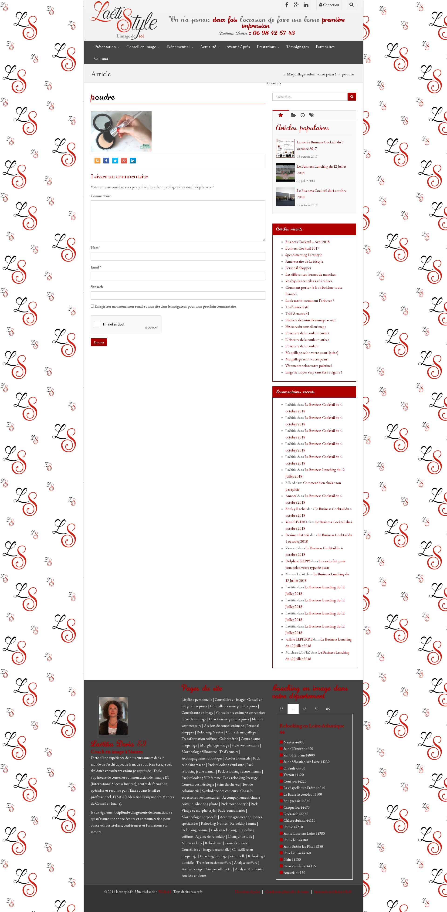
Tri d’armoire (229, 751)
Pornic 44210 (293, 826)
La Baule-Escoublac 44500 (303, 794)
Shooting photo (207, 803)
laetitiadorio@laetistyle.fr (333, 891)
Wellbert (165, 891)
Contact (101, 58)
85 (328, 708)
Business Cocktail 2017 (302, 248)
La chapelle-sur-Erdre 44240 (304, 787)
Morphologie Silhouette (199, 751)
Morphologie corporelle (200, 816)
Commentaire (101, 195)
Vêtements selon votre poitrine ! (308, 365)
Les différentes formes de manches (310, 274)
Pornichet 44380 (296, 839)
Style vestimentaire (246, 745)
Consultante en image (198, 712)
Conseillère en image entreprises (233, 706)
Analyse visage (192, 869)
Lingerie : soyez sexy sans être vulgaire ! (313, 372)
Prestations (266, 46)
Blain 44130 (292, 859)
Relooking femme (243, 823)
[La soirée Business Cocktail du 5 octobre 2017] (286, 148)
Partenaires (325, 46)
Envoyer (99, 342)
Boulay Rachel (295, 508)
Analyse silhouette (219, 869)
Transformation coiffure (199, 738)
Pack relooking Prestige (240, 777)
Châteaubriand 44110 (299, 820)
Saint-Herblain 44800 (299, 755)
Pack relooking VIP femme (201, 777)
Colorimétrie (229, 738)
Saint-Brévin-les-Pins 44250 (303, 846)
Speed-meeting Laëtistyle (303, 254)
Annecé (291, 495)
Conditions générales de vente (287, 891)
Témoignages (297, 46)
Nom (95, 247)
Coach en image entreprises (229, 719)
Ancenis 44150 (294, 872)
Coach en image (195, 719)
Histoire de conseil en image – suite (310, 320)
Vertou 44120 (294, 774)
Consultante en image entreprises (240, 712)
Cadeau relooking (224, 829)
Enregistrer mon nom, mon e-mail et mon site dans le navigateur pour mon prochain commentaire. (166, 306)
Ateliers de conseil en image (224, 725)
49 (305, 708)
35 (281, 708)
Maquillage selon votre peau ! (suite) (311, 352)
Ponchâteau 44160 (297, 853)
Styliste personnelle (198, 699)
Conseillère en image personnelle (206, 849)
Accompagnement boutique (202, 758)
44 (293, 708)
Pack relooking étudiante (226, 764)
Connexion (330, 4)
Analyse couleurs (194, 875)
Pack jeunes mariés (232, 810)
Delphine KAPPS (298, 561)
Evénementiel (178, 46)
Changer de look (240, 836)
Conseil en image (141, 46)
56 (316, 708)
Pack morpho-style (235, 803)
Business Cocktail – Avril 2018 (307, 241)
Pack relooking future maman (240, 771)
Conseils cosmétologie (198, 784)
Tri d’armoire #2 (297, 307)
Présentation (105, 46)
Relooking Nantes (210, 732)
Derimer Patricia (297, 534)
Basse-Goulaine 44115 (300, 866)
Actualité (208, 46)
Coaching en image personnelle (223, 856)
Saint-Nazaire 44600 (298, 748)
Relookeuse (214, 843)
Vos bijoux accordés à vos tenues (308, 280)
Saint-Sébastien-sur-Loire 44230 (307, 761)
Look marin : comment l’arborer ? (309, 300)
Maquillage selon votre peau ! (306, 359)
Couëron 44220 (295, 781)
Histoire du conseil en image (305, 326)
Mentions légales (248, 891)
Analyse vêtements (249, 869)
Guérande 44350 (296, 813)
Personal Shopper (298, 267)
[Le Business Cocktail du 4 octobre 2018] (286, 196)
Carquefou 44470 (297, 807)
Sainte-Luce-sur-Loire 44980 (304, 833)
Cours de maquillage (241, 732)
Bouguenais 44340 (297, 800)
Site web (97, 286)
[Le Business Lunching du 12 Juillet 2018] (286, 172)
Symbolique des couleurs (220, 790)
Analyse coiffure (246, 862)
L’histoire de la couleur (302, 346)
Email (96, 267)
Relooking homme (195, 829)
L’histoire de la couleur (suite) (307, 333)
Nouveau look (192, 843)
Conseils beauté (236, 843)
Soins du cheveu (228, 784)
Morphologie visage (215, 745)
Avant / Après (238, 46)
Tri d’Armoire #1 (297, 313)
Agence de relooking (210, 836)
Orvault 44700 (294, 768)
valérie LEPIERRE (298, 639)
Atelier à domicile (238, 758)
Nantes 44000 (294, 742)
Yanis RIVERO (296, 521)
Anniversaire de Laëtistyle (304, 261)
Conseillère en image (230, 699)
